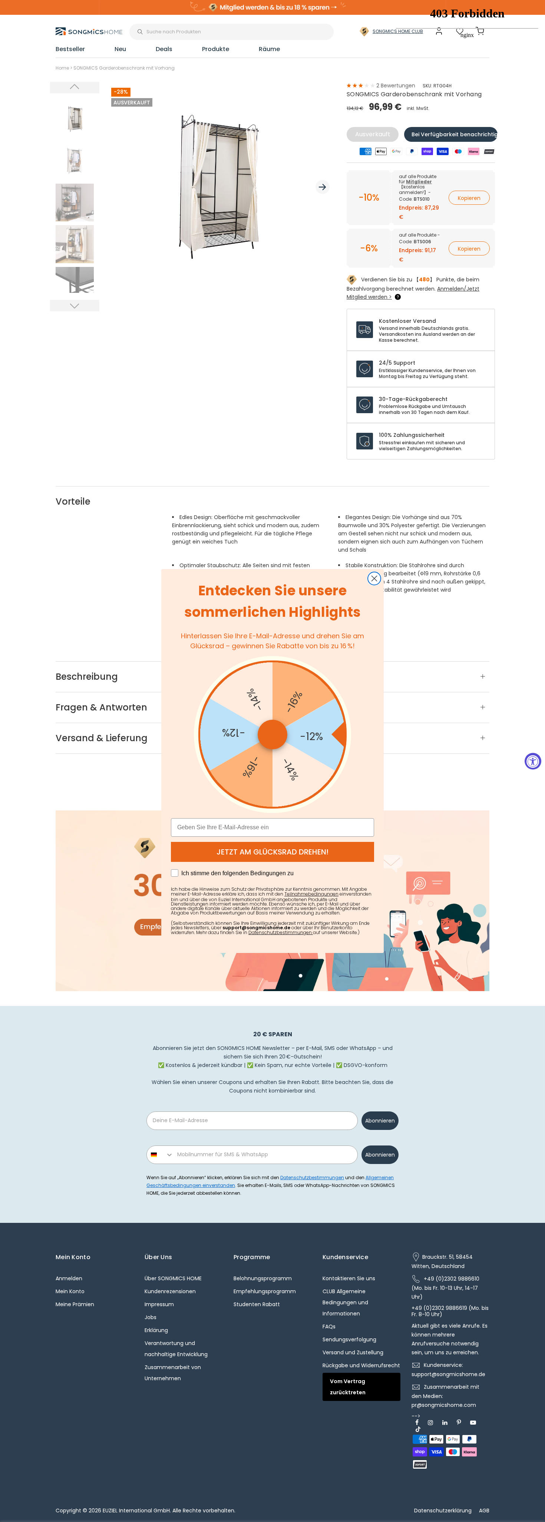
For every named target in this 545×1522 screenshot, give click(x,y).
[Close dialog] (374, 578)
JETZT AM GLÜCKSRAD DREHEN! (272, 852)
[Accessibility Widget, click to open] (533, 761)
